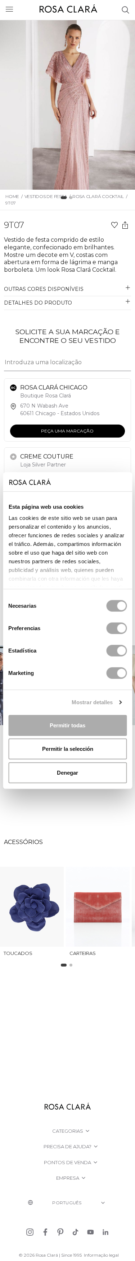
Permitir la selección (67, 749)
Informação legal (101, 1255)
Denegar (67, 772)
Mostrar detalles (92, 702)
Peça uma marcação (67, 430)
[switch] (116, 628)
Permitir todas (67, 725)
